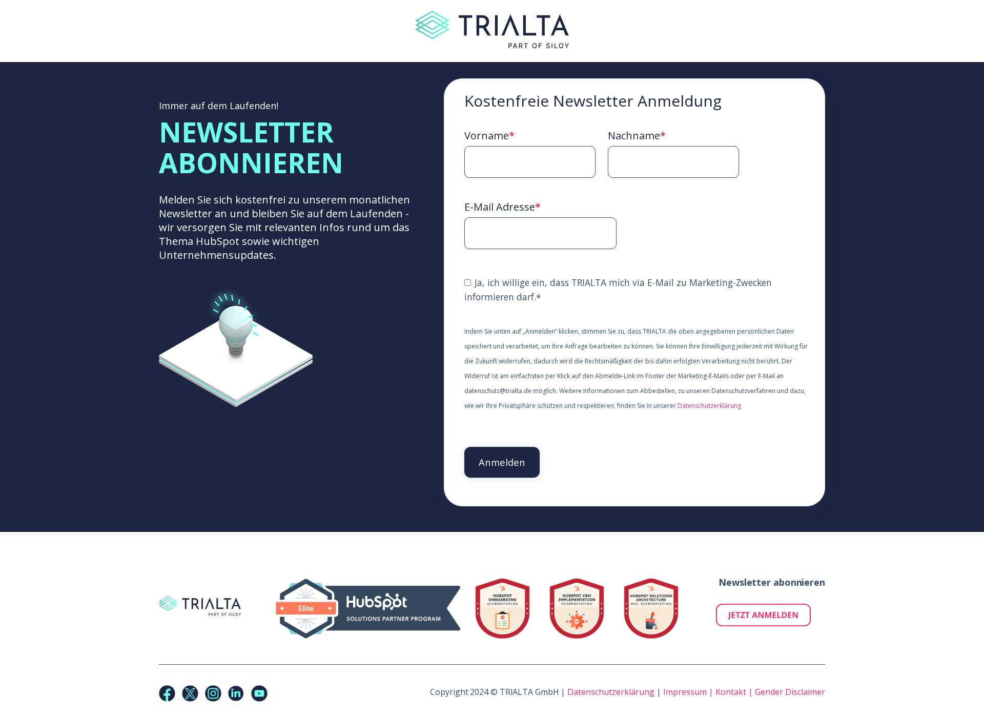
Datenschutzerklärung (709, 405)
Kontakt (731, 692)
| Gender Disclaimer (786, 692)
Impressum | (689, 692)
